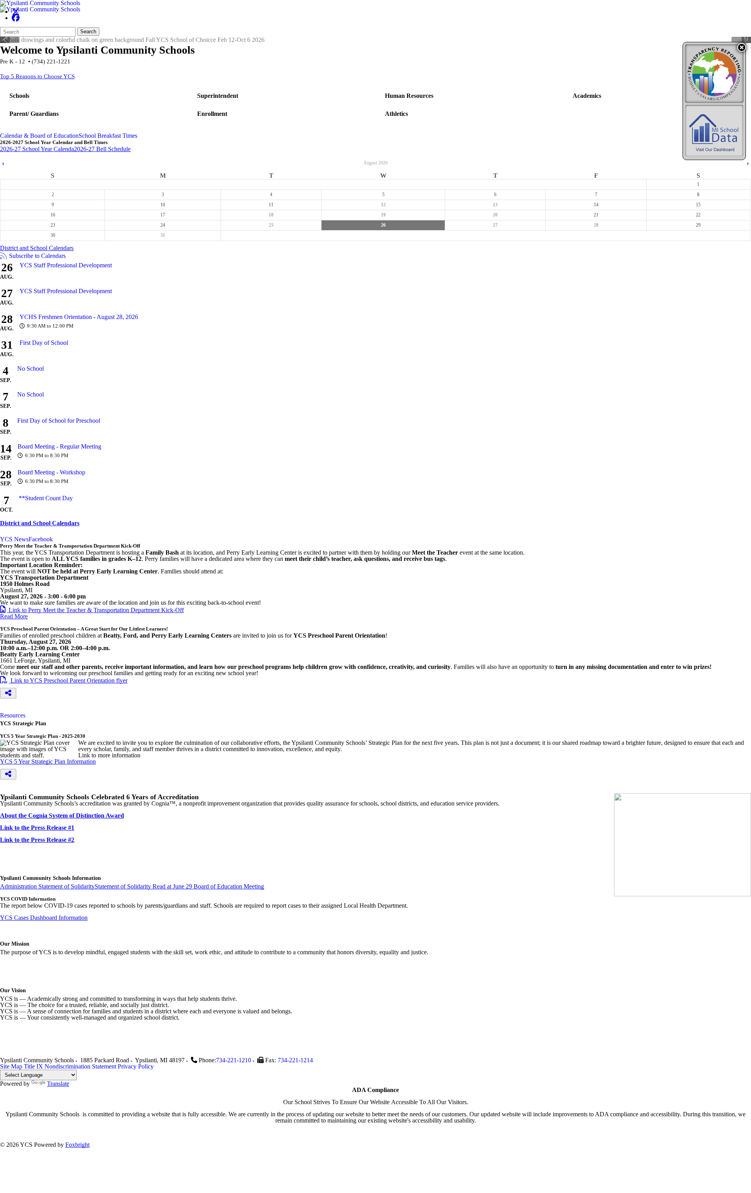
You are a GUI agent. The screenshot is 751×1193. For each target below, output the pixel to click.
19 (383, 215)
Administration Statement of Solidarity (47, 886)
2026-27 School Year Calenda (37, 149)
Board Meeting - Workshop (51, 472)
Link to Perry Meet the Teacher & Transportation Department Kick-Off (92, 610)
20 (495, 215)
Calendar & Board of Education (39, 136)
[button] (741, 47)
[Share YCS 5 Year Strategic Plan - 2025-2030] (8, 774)
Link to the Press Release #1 (37, 827)
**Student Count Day (46, 498)
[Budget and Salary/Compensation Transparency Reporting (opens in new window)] (714, 73)
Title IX (33, 1066)
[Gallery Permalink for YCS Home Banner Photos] (4, 38)
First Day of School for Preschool (58, 420)
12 (383, 204)
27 (495, 225)
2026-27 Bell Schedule (102, 149)
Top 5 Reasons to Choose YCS (37, 76)
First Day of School (44, 342)
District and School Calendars (37, 248)
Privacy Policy (136, 1066)
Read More (14, 616)
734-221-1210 (233, 1060)
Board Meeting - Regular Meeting (59, 446)
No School (30, 368)
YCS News (14, 539)
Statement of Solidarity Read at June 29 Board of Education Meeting (179, 886)
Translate (58, 1083)
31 (162, 235)
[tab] (39, 136)
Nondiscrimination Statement (80, 1066)
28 (596, 225)
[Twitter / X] (16, 11)
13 (495, 204)
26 (383, 225)
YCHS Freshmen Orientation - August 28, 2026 (79, 317)
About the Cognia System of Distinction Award (62, 815)
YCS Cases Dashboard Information (44, 917)
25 (271, 225)
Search (88, 31)
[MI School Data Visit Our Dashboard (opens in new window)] (714, 131)
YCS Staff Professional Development (66, 265)
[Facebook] (16, 17)
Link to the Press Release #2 (37, 839)
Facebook (41, 539)
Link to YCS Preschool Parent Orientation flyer (64, 680)
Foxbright (77, 1144)
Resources (12, 715)
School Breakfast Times (108, 136)
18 (271, 215)
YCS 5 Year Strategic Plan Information (48, 761)
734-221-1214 (295, 1060)
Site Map (11, 1066)
